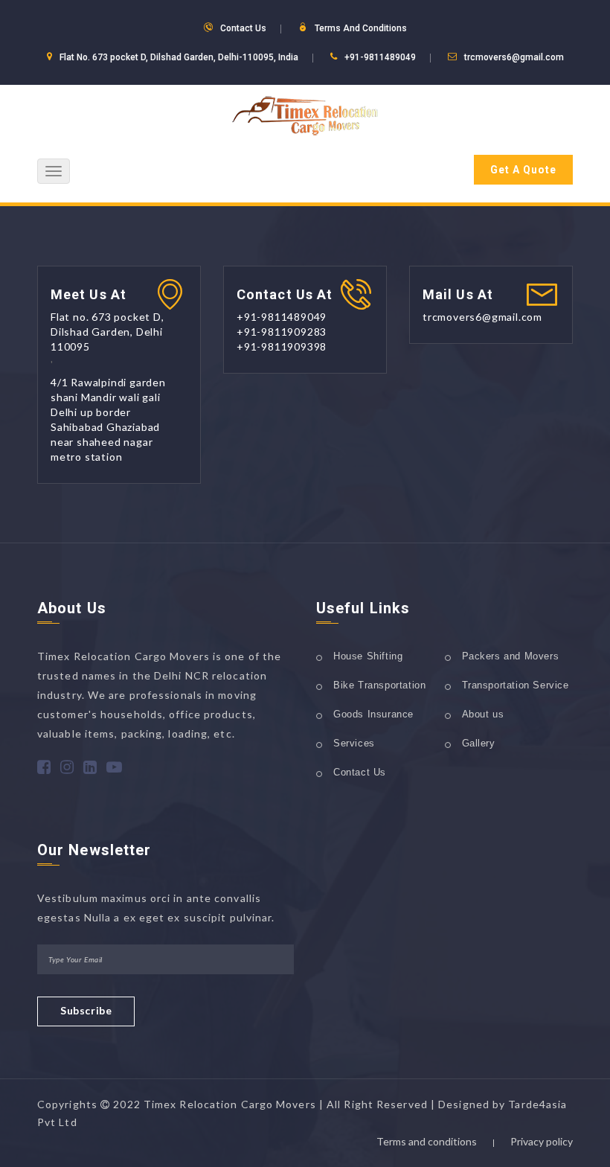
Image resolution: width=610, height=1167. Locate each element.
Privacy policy (541, 1141)
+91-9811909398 (282, 346)
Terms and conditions (426, 1141)
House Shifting (367, 656)
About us (483, 714)
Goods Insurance (373, 714)
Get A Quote (523, 170)
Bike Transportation (379, 685)
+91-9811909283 (282, 331)
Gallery (478, 743)
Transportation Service (515, 685)
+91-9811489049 (380, 57)
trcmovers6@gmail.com (514, 57)
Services (354, 743)
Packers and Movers (510, 656)
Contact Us (359, 772)
